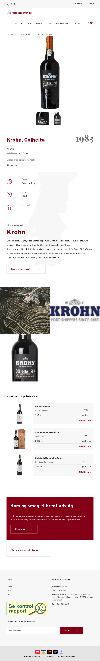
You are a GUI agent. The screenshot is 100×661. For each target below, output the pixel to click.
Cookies (49, 657)
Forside (10, 34)
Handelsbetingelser (67, 657)
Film (49, 23)
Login (91, 4)
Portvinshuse (62, 23)
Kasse (9, 590)
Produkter (25, 34)
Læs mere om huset (20, 269)
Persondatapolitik (32, 657)
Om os (77, 23)
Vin (29, 23)
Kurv (8, 595)
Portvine (18, 23)
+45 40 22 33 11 (62, 604)
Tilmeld (67, 630)
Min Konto (77, 4)
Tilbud (39, 23)
